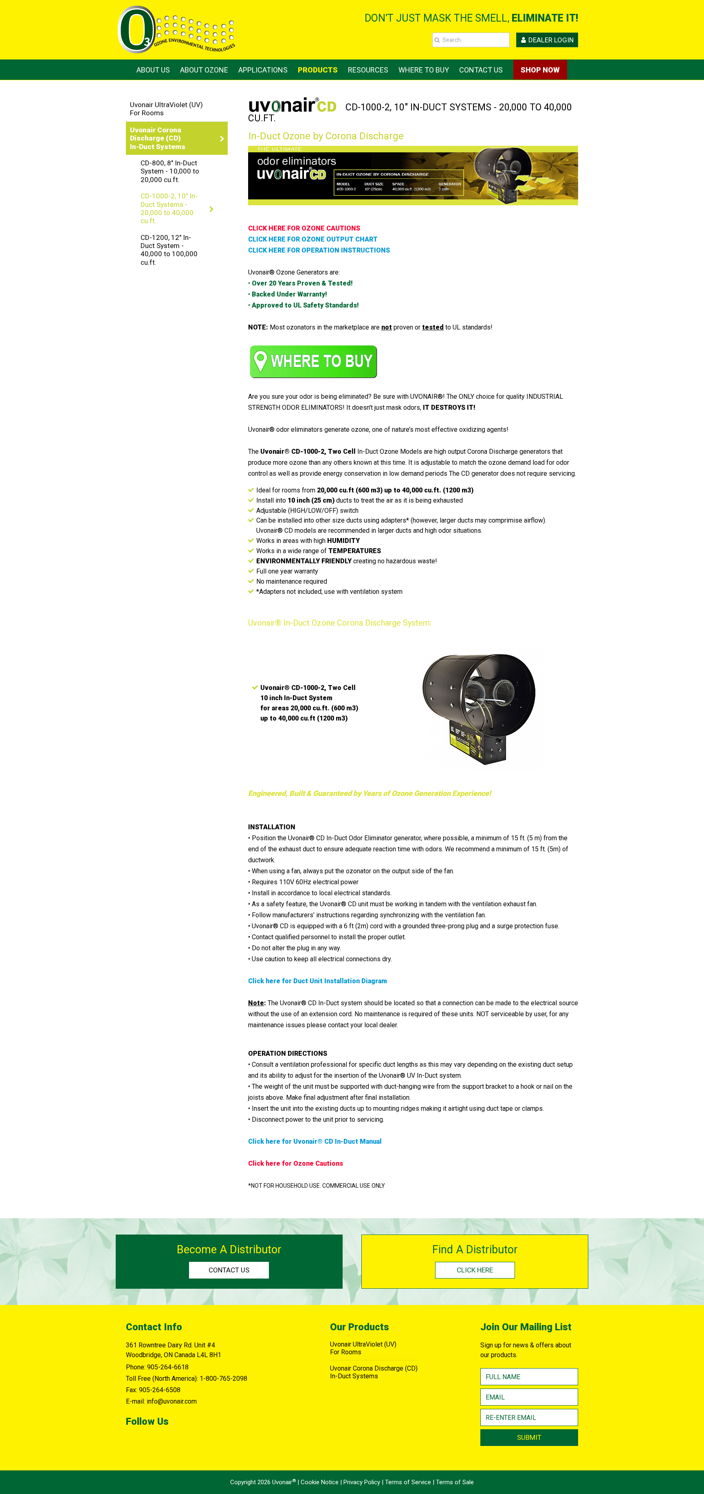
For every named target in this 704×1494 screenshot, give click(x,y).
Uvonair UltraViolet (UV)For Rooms (166, 109)
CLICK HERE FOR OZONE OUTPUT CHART (313, 239)
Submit (529, 1437)
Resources (368, 70)
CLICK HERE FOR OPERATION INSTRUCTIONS (319, 250)
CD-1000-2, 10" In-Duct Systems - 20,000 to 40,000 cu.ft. (169, 208)
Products (318, 70)
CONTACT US (229, 1270)
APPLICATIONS (263, 70)
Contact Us (481, 70)
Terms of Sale (455, 1482)
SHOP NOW (540, 70)
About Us (153, 70)
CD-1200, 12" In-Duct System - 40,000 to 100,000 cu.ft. (169, 249)
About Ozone (204, 70)
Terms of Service (408, 1482)
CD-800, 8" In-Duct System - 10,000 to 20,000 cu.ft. (170, 171)
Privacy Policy (361, 1482)
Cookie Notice (320, 1482)
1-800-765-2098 (223, 1378)
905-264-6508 (159, 1390)
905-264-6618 (168, 1367)
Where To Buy (423, 70)
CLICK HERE (475, 1270)
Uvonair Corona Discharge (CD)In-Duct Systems (374, 1372)
